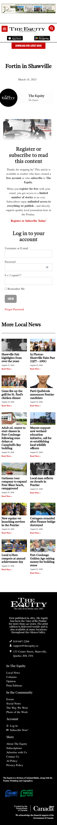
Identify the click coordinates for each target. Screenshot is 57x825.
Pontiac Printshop (11, 781)
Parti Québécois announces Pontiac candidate (42, 394)
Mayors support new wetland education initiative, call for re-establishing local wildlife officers (40, 438)
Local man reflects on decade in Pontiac (41, 482)
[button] (5, 29)
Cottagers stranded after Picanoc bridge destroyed (42, 522)
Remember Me (16, 288)
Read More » (7, 368)
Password (10, 261)
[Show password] (47, 267)
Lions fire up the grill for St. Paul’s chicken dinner (12, 394)
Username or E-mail (16, 248)
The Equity (36, 96)
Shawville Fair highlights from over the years (12, 358)
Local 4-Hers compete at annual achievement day (13, 558)
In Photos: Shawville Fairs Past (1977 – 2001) (42, 358)
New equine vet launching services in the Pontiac (13, 522)
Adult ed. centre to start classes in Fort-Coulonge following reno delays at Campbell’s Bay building (13, 438)
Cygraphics (27, 781)
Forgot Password (14, 309)
